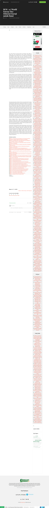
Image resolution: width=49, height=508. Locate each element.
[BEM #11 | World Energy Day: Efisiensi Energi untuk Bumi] (17, 163)
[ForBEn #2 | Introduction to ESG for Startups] (37, 106)
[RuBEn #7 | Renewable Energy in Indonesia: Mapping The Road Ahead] (37, 233)
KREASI (38, 445)
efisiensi (19, 190)
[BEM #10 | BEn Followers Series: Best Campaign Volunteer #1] (18, 164)
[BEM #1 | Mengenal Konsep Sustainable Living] (37, 269)
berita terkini (38, 440)
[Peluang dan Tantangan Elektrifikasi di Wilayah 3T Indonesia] (37, 329)
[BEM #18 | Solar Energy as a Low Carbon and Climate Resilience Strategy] (20, 155)
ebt (39, 447)
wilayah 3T (36, 443)
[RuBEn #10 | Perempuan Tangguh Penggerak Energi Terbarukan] (37, 204)
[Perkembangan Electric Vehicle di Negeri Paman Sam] (37, 313)
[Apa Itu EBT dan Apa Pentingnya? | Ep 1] (37, 300)
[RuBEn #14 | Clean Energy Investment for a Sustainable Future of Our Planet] (37, 176)
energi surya (37, 447)
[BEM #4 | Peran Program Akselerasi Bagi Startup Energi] (37, 257)
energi (34, 440)
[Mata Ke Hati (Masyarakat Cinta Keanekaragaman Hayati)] (37, 267)
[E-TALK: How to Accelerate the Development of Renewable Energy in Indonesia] (37, 153)
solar (38, 446)
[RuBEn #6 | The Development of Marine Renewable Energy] (37, 236)
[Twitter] (12, 195)
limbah (36, 445)
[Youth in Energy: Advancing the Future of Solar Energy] (37, 286)
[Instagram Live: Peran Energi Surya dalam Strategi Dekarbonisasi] (37, 56)
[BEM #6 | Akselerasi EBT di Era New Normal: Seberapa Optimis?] (18, 168)
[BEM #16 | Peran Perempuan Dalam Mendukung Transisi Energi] (18, 158)
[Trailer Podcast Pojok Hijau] (37, 302)
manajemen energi (35, 444)
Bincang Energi (23, 502)
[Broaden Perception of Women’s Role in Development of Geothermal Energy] (37, 283)
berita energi (36, 441)
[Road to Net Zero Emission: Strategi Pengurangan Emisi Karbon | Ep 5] (37, 279)
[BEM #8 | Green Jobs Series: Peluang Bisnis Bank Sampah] (17, 166)
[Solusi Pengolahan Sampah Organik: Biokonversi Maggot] (37, 304)
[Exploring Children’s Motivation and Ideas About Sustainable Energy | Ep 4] (37, 290)
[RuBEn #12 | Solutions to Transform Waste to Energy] (37, 194)
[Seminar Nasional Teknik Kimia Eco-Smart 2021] (37, 206)
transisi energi (35, 446)
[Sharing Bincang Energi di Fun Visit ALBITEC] (37, 179)
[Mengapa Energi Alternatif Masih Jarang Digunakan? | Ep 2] (37, 298)
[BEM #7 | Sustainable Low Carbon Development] (16, 167)
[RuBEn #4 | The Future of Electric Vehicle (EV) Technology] (37, 241)
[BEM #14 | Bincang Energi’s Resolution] (15, 160)
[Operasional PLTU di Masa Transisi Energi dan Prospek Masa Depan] (37, 316)
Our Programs (42, 2)
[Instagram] (14, 195)
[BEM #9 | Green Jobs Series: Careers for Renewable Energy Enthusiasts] (20, 165)
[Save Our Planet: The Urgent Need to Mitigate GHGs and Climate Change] (37, 295)
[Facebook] (10, 195)
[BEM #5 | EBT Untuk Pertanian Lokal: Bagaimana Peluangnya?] (37, 252)
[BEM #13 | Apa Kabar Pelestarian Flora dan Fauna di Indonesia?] (18, 161)
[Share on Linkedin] (44, 507)
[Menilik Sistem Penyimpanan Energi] (37, 307)
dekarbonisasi (37, 442)
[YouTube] (16, 195)
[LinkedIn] (18, 195)
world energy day (29, 190)
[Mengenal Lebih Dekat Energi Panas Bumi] (37, 323)
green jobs (39, 443)
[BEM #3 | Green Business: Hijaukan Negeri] (37, 262)
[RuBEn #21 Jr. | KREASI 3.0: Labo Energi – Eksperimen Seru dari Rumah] (37, 63)
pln (39, 445)
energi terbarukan (35, 436)
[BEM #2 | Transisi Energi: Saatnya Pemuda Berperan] (37, 264)
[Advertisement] (20, 95)
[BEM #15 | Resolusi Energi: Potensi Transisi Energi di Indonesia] (18, 159)
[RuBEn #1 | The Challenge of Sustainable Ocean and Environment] (37, 260)
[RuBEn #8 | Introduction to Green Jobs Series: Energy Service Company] (37, 227)
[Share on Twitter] (42, 507)
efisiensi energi (23, 190)
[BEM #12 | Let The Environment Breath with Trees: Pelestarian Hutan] (20, 162)
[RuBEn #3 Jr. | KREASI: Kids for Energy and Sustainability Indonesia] (37, 249)
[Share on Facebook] (40, 507)
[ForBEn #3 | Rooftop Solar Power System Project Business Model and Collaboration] (37, 94)
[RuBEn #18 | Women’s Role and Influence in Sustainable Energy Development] (37, 104)
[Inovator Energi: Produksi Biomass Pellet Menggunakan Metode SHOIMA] (37, 325)
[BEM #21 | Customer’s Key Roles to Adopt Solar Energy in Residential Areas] (20, 150)
